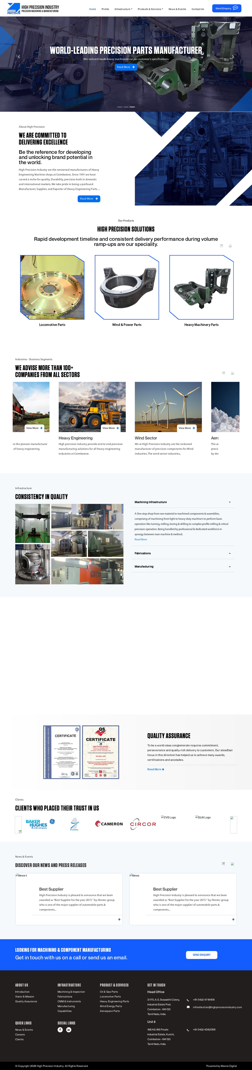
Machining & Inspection (71, 991)
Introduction (22, 991)
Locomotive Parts (110, 996)
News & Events (177, 9)
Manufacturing (144, 566)
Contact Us (198, 9)
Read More (124, 67)
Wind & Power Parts (52, 325)
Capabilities (65, 1010)
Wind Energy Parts (111, 1006)
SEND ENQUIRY (202, 955)
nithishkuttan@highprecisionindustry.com (217, 1007)
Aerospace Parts (202, 325)
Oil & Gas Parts (109, 991)
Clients (19, 1039)
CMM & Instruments (69, 1001)
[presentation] (221, 246)
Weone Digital (228, 1065)
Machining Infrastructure (151, 502)
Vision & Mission (24, 996)
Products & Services (149, 9)
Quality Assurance (26, 1001)
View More (66, 428)
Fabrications (143, 553)
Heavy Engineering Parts (114, 1001)
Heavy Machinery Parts (127, 325)
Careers (20, 1034)
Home (92, 9)
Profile (105, 9)
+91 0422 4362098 (204, 1029)
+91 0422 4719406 (204, 999)
